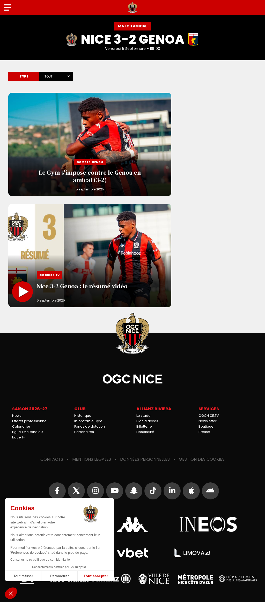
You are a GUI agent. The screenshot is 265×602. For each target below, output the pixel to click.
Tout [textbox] (49, 76)
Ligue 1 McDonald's (27, 431)
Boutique (206, 426)
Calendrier (21, 426)
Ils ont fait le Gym (88, 421)
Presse (204, 431)
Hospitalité (145, 431)
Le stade (143, 415)
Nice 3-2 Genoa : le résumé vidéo (89, 255)
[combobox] (56, 75)
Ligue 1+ (18, 437)
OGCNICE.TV (208, 415)
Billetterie (144, 426)
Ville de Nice (153, 579)
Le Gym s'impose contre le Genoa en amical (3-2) (89, 144)
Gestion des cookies (202, 459)
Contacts (51, 459)
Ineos (208, 524)
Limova (192, 553)
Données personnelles (145, 459)
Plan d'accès (147, 421)
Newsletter (207, 421)
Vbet (132, 553)
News (16, 415)
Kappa (132, 524)
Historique (82, 415)
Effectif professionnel (29, 421)
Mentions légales (91, 459)
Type (23, 76)
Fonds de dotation (89, 426)
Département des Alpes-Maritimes (238, 578)
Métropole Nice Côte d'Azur (195, 579)
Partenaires (84, 431)
